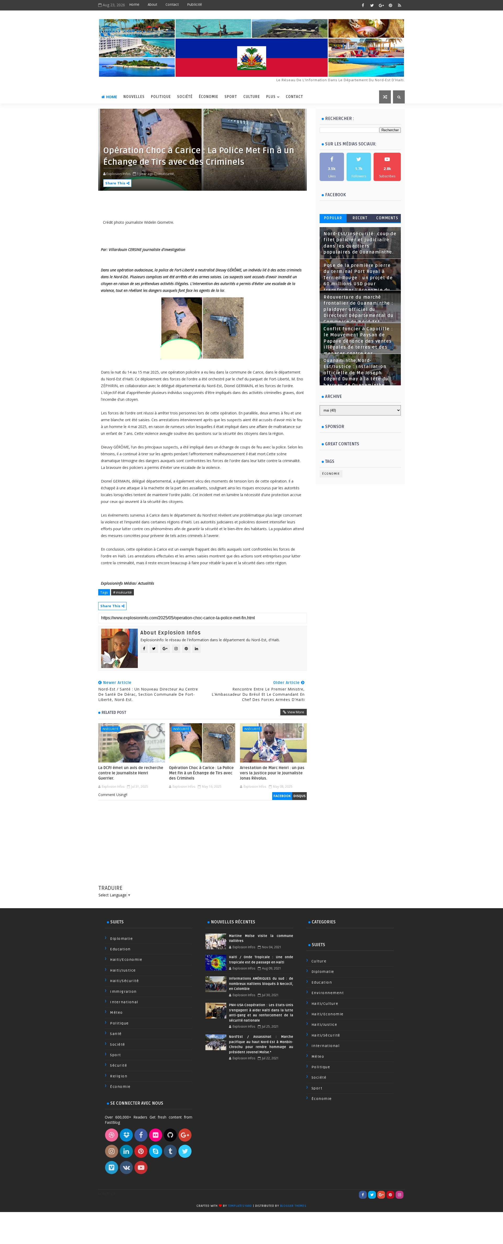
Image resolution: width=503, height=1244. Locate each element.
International (124, 1002)
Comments (387, 218)
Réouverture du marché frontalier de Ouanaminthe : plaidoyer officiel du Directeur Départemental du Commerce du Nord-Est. (358, 310)
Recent (360, 218)
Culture (251, 97)
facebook (282, 796)
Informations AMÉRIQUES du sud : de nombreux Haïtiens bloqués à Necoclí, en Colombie (261, 984)
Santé (116, 1034)
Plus (271, 97)
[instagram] (399, 1195)
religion (118, 1076)
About (152, 4)
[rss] (399, 5)
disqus (299, 796)
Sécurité (118, 1065)
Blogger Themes (293, 1206)
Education (120, 949)
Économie (208, 97)
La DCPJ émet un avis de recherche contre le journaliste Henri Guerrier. (130, 773)
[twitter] (372, 5)
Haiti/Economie (126, 959)
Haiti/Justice (123, 970)
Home (134, 4)
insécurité (110, 729)
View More (295, 712)
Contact (172, 4)
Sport (231, 97)
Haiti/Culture (324, 1003)
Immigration (123, 991)
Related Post (114, 712)
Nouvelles (134, 97)
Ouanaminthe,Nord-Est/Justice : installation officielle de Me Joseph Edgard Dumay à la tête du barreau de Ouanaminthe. (356, 373)
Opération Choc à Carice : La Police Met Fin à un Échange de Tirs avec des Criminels (201, 773)
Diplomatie (121, 938)
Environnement (327, 993)
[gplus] (381, 5)
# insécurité (122, 592)
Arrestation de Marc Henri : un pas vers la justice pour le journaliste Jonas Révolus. (272, 773)
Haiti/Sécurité (124, 981)
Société (185, 97)
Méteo (116, 1012)
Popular (333, 218)
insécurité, (166, 173)
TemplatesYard (240, 1206)
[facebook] (363, 5)
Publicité (194, 4)
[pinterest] (390, 5)
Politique (161, 97)
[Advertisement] (202, 847)
